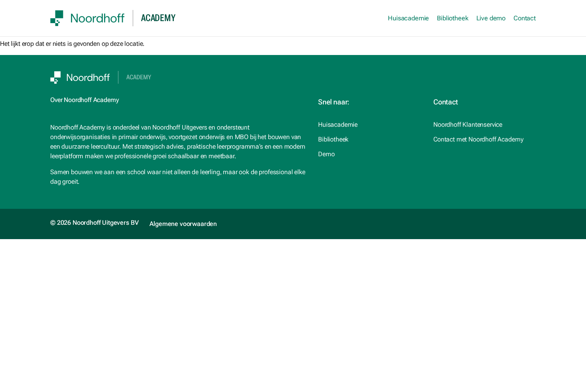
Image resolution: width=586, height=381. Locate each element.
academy (158, 18)
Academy (138, 77)
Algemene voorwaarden (183, 224)
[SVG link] (87, 18)
